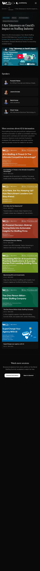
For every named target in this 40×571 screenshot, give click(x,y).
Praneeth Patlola (22, 37)
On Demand (10, 8)
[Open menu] (36, 3)
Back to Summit (28, 375)
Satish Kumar (11, 39)
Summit (4, 9)
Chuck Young (23, 39)
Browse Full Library (12, 375)
